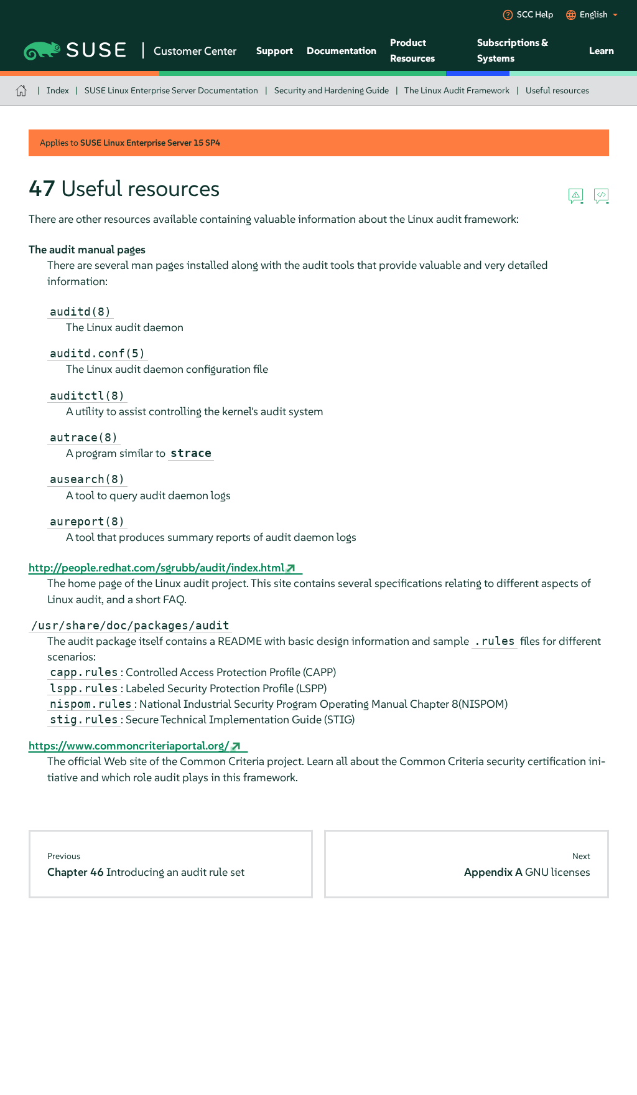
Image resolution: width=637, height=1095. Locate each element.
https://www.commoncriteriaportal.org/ (129, 745)
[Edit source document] (601, 197)
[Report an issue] (576, 197)
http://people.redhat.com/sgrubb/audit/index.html (156, 567)
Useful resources (557, 90)
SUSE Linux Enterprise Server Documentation (171, 90)
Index (58, 90)
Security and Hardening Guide (331, 90)
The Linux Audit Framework (456, 90)
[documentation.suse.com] (22, 90)
